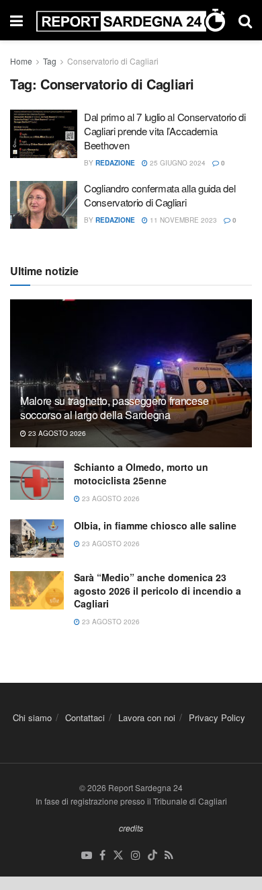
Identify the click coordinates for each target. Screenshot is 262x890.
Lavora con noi (146, 717)
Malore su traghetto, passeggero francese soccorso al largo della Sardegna (114, 407)
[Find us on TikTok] (152, 855)
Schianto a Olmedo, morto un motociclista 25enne (141, 473)
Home (21, 61)
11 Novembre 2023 (182, 220)
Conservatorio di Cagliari (113, 61)
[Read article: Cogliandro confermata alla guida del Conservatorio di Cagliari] (43, 205)
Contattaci (85, 717)
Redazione (115, 163)
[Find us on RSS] (169, 855)
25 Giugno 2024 (177, 163)
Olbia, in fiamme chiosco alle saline (155, 525)
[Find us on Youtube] (86, 855)
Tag (49, 61)
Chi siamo (32, 717)
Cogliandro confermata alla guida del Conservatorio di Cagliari (159, 195)
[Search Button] (245, 20)
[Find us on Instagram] (135, 855)
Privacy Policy (217, 717)
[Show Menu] (16, 20)
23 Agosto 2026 (56, 433)
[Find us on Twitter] (118, 855)
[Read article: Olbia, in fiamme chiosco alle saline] (37, 538)
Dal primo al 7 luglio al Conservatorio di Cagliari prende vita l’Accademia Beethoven (165, 131)
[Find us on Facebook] (102, 855)
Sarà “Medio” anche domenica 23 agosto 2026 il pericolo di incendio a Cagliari (157, 590)
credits (131, 827)
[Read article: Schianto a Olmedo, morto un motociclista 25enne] (37, 480)
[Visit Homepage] (130, 20)
